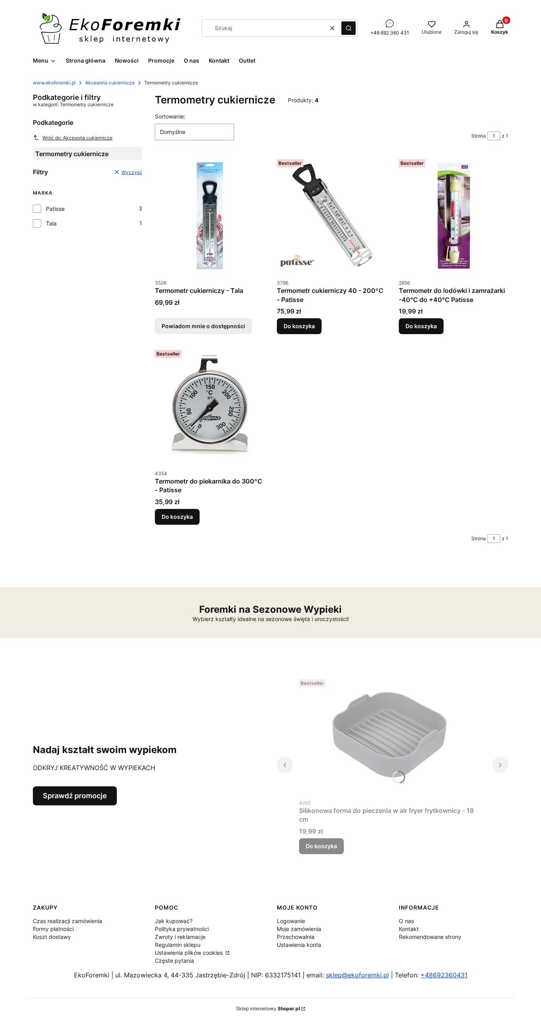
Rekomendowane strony (430, 936)
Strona (478, 136)
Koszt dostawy (52, 936)
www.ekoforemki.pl (54, 83)
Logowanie (291, 921)
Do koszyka (299, 326)
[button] (348, 28)
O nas (406, 921)
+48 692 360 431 (389, 33)
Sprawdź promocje (75, 795)
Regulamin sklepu (177, 944)
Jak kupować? (173, 921)
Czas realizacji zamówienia (67, 921)
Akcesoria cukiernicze (110, 83)
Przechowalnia (295, 936)
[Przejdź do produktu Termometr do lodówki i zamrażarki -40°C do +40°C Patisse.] (453, 215)
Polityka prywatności (182, 928)
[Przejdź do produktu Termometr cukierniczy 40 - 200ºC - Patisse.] (331, 215)
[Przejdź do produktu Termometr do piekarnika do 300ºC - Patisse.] (209, 406)
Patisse (55, 208)
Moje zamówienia (299, 928)
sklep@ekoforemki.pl (357, 975)
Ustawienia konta (299, 944)
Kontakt (409, 928)
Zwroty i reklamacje (180, 936)
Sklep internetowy (268, 1008)
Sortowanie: (170, 116)
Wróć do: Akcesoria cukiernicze (77, 138)
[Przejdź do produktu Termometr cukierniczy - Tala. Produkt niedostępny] (209, 215)
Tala (51, 223)
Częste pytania (174, 960)
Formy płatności (53, 928)
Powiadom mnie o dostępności (203, 326)
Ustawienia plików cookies (189, 952)
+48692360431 (444, 975)
